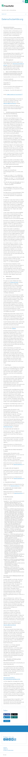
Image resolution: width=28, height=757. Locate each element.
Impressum (5, 749)
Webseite (14, 328)
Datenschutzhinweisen (8, 426)
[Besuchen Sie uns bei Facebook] (4, 739)
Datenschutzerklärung (18, 464)
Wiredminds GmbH (14, 282)
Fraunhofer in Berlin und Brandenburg (9, 10)
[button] (6, 714)
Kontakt (5, 747)
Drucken (7, 720)
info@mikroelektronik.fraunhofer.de (14, 94)
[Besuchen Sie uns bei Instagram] (15, 739)
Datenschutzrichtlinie (18, 493)
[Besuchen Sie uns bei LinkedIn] (10, 739)
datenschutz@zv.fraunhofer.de (9, 103)
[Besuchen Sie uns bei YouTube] (12, 739)
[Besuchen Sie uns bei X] (7, 739)
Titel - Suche (23, 1)
